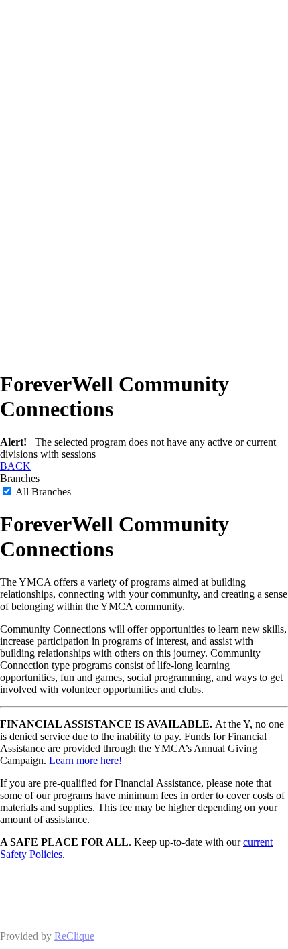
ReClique (74, 936)
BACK (15, 466)
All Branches (42, 491)
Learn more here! (85, 760)
